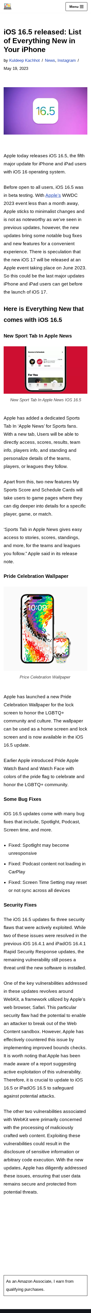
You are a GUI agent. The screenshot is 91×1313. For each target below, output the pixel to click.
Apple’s (53, 195)
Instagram (67, 60)
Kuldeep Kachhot (24, 60)
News (50, 60)
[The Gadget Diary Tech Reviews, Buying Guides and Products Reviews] (7, 6)
